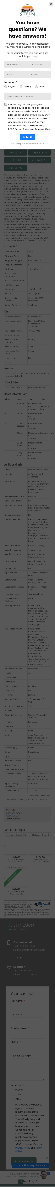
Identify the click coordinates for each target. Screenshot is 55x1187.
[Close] (51, 4)
